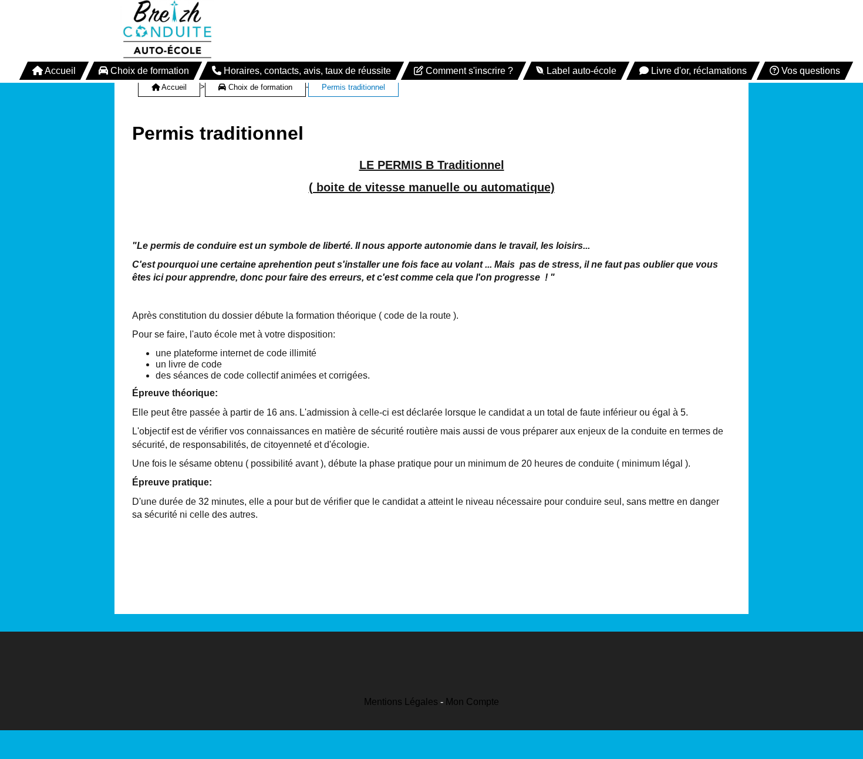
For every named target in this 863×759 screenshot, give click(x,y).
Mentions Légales (401, 702)
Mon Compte (472, 702)
